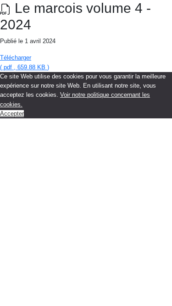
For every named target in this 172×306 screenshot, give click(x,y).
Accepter (12, 113)
